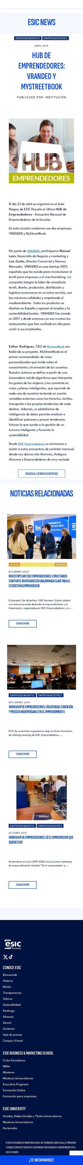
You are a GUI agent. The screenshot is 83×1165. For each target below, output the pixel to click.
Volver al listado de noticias (41, 474)
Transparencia (12, 993)
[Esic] (18, 942)
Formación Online (14, 1090)
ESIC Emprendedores (31, 444)
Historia (8, 981)
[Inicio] (9, 4)
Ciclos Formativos (14, 1060)
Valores (7, 999)
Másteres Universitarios (18, 1078)
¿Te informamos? (41, 1160)
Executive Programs (15, 1084)
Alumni (7, 1023)
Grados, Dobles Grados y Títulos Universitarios (32, 1116)
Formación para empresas (19, 1096)
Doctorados (10, 1128)
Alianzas (8, 1017)
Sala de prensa (12, 1035)
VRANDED (33, 251)
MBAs (6, 1066)
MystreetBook (55, 346)
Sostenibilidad (11, 1005)
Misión (7, 987)
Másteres (8, 1072)
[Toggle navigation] (76, 4)
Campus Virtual (13, 1041)
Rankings (8, 1011)
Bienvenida (10, 975)
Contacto (8, 1029)
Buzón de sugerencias (33, 1147)
